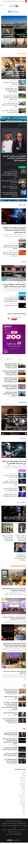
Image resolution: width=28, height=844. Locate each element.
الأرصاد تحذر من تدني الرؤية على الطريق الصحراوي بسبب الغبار (14, 26)
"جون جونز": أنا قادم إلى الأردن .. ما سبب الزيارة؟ (9, 187)
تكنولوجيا (23, 788)
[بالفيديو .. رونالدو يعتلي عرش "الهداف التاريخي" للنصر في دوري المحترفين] (22, 95)
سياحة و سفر (22, 794)
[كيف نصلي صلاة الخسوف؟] (22, 305)
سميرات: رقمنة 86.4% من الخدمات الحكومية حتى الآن (20, 37)
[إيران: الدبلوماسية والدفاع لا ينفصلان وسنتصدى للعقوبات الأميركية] (22, 245)
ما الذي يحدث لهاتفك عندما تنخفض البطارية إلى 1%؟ (10, 489)
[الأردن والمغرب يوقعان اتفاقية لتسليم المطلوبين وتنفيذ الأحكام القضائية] (20, 43)
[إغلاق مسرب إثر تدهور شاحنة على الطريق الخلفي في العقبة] (22, 393)
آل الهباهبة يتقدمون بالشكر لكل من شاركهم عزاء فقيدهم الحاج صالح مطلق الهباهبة (10, 741)
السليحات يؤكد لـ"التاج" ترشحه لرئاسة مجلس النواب (10, 111)
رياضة (24, 792)
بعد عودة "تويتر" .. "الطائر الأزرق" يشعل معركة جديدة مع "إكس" (9, 482)
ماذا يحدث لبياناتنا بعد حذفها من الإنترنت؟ (10, 83)
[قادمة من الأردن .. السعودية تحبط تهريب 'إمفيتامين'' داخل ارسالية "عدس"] (22, 252)
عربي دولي (23, 798)
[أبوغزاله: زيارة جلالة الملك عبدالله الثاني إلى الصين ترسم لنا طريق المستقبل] (22, 379)
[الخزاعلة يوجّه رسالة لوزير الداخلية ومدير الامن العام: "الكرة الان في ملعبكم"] (20, 547)
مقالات (23, 807)
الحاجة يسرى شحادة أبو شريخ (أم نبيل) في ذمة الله (10, 754)
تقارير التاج (10, 831)
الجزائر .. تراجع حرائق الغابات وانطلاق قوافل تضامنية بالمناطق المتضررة (10, 90)
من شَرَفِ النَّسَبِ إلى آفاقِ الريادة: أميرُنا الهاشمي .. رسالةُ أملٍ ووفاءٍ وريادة (10, 691)
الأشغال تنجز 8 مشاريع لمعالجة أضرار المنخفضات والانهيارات (14, 589)
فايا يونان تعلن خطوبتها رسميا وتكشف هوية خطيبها (16, 428)
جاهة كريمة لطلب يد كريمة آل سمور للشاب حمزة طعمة (14, 672)
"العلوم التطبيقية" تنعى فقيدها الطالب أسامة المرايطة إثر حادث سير (10, 761)
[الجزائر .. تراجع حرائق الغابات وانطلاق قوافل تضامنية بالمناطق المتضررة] (22, 88)
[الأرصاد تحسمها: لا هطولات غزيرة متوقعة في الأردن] (7, 43)
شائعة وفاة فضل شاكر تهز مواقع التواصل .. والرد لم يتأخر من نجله (15, 415)
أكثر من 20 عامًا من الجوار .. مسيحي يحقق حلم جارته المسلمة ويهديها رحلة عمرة (10, 299)
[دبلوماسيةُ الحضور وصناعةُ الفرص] (22, 714)
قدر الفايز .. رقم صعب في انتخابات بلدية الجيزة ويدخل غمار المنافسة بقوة (20, 538)
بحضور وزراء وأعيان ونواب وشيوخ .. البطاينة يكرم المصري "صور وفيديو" (10, 365)
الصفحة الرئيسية (22, 829)
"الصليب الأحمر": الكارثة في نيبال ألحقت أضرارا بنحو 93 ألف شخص (14, 285)
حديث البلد (23, 790)
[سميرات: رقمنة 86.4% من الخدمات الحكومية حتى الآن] (20, 33)
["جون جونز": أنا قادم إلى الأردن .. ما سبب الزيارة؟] (23, 186)
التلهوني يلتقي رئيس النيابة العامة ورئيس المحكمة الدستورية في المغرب (10, 372)
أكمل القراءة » (22, 167)
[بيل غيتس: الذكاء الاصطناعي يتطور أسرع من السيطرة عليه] (22, 494)
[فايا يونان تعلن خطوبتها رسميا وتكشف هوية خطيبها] (14, 424)
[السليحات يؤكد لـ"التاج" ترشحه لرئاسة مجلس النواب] (22, 110)
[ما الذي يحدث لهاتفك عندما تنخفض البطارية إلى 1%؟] (22, 488)
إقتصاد (24, 775)
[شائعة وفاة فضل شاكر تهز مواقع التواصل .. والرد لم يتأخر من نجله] (14, 412)
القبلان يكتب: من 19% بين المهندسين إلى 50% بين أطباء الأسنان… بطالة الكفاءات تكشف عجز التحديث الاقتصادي (9, 705)
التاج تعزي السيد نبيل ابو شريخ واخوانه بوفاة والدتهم (10, 748)
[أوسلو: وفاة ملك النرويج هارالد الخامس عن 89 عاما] (22, 734)
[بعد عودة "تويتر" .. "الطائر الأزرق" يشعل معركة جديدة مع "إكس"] (22, 481)
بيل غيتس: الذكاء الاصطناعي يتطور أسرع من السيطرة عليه (10, 495)
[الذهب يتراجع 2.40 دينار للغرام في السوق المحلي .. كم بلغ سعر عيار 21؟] (7, 33)
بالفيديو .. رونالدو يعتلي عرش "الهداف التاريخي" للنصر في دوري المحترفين (10, 97)
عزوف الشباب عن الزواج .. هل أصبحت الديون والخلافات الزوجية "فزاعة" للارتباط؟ (7, 538)
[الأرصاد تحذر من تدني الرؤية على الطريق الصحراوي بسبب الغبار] (14, 22)
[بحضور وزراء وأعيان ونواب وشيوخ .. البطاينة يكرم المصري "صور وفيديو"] (22, 365)
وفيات (24, 813)
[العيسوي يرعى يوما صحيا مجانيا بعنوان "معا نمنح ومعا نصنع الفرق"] (13, 68)
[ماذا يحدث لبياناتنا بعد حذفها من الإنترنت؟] (22, 82)
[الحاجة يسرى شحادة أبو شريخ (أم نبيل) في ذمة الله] (22, 755)
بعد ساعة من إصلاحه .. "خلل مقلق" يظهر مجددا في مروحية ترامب (9, 105)
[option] (14, 32)
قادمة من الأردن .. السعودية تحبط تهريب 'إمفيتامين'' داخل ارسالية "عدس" (10, 254)
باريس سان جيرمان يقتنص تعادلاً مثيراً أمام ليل (9, 181)
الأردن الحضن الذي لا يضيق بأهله (10, 697)
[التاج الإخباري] (14, 5)
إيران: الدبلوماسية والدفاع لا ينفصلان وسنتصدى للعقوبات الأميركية (10, 247)
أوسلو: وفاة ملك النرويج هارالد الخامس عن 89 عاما (10, 734)
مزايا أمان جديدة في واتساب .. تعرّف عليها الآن (10, 476)
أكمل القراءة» (22, 240)
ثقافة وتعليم (22, 785)
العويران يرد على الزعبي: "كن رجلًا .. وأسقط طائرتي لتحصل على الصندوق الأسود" (14, 158)
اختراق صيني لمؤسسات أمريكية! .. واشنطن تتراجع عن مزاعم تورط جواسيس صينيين (14, 229)
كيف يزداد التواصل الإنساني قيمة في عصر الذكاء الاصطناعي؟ (14, 462)
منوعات (23, 811)
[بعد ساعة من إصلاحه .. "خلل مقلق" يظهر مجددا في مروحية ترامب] (22, 103)
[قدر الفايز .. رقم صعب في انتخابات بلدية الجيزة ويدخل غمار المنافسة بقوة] (22, 528)
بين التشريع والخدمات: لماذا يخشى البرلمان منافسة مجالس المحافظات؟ (10, 720)
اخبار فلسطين (22, 777)
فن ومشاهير (22, 800)
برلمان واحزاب (22, 779)
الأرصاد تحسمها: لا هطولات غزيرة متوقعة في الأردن (7, 46)
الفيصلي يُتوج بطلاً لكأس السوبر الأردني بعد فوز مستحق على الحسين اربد (9, 194)
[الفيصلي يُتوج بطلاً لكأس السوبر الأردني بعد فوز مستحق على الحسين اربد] (23, 192)
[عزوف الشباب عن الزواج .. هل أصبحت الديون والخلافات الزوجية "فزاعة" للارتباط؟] (7, 528)
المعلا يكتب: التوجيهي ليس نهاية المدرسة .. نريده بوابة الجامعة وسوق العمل (9, 386)
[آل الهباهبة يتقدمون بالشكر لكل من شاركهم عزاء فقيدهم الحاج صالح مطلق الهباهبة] (22, 740)
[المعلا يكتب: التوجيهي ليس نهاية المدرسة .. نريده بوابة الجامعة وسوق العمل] (22, 386)
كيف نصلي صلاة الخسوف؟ (10, 305)
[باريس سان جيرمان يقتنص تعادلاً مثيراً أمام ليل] (22, 180)
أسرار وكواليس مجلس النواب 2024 (15, 833)
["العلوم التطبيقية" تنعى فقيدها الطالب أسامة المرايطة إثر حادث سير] (22, 760)
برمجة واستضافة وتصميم (17, 840)
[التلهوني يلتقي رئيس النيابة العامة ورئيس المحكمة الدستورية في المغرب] (22, 372)
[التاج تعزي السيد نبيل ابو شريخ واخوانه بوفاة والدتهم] (22, 749)
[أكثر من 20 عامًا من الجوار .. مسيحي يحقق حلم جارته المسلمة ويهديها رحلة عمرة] (22, 297)
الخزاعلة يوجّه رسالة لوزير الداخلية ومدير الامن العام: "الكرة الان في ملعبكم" (20, 557)
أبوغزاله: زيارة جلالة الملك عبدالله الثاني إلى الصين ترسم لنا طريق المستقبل (10, 379)
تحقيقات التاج (22, 783)
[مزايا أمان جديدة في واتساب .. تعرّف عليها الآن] (22, 475)
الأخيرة (20, 359)
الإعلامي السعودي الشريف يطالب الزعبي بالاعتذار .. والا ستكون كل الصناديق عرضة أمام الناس (9, 174)
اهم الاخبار (23, 781)
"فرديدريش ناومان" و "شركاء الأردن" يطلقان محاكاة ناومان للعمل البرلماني (14, 618)
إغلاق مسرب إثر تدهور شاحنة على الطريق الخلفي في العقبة (10, 393)
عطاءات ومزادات (21, 802)
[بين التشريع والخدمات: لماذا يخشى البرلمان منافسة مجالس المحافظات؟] (22, 720)
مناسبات (23, 809)
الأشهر (7, 359)
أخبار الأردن (23, 773)
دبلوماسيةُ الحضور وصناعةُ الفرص (10, 713)
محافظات (23, 804)
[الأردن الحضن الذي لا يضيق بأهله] (22, 698)
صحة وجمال (22, 796)
